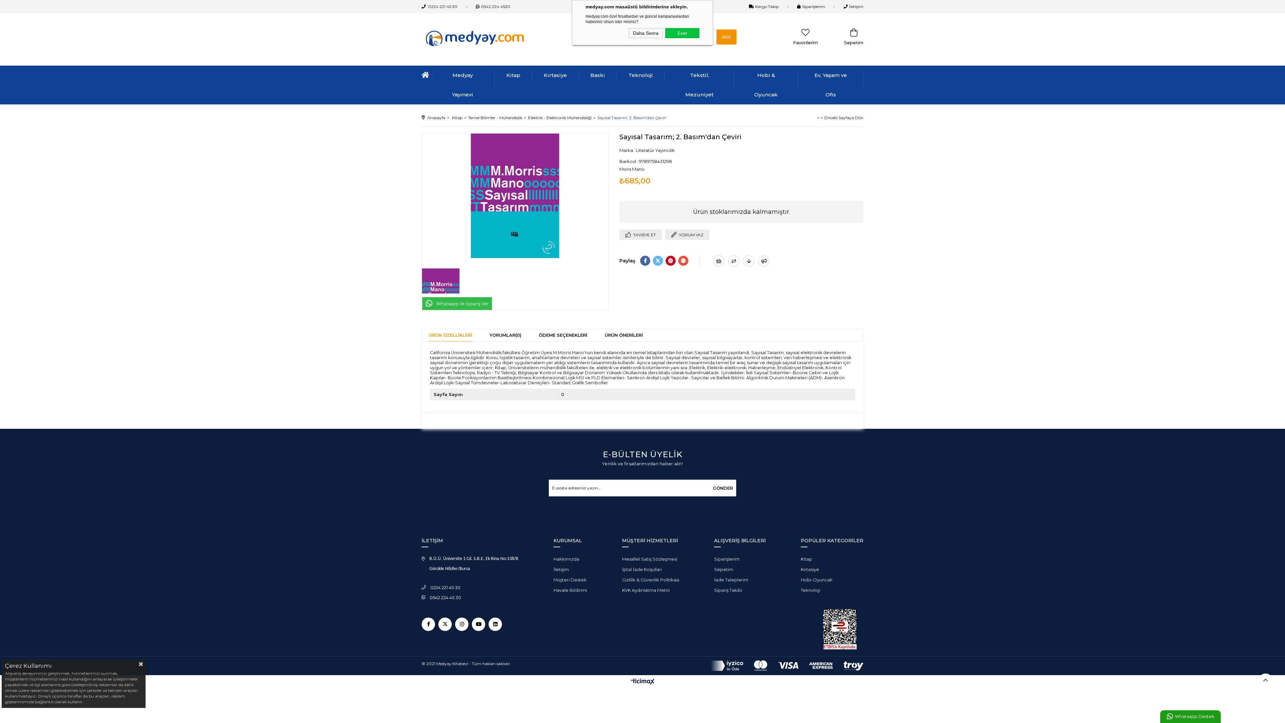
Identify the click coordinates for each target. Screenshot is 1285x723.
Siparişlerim (813, 6)
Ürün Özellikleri (450, 335)
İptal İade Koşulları (642, 569)
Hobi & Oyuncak (766, 85)
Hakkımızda (566, 559)
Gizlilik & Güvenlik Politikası (650, 579)
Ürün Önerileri (624, 335)
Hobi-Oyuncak (817, 579)
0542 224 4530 (495, 6)
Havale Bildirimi (570, 590)
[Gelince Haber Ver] (764, 261)
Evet (682, 33)
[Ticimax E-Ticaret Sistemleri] (643, 682)
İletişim (856, 6)
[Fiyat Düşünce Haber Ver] (749, 261)
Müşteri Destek (570, 579)
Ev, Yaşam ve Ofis (831, 85)
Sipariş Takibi (728, 590)
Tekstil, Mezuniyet (699, 85)
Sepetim (723, 569)
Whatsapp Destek (1194, 716)
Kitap (513, 75)
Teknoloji (640, 75)
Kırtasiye (555, 75)
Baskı (597, 75)
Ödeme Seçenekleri (563, 335)
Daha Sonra (646, 33)
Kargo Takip (767, 6)
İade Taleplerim (731, 579)
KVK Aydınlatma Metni (646, 590)
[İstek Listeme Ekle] (718, 261)
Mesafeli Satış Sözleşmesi (649, 559)
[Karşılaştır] (734, 261)
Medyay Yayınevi (462, 85)
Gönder (723, 488)
